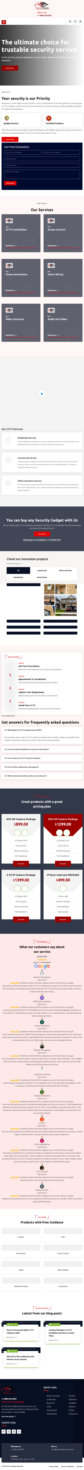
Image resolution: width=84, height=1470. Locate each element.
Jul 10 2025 (55, 1324)
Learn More (10, 139)
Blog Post (51, 1403)
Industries (73, 1399)
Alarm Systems (63, 1270)
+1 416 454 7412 (54, 540)
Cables (21, 1270)
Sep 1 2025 (13, 1324)
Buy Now (21, 864)
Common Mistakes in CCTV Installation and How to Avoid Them (61, 1333)
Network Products (21, 1286)
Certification (52, 1410)
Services (72, 1396)
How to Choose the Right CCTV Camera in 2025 (20, 1331)
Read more (11, 1337)
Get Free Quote (8, 1416)
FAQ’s (49, 1407)
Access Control (56, 225)
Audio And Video (57, 314)
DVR (63, 1237)
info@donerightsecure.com (62, 1449)
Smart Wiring (55, 270)
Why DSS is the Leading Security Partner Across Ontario (20, 1357)
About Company (53, 1396)
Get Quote (10, 183)
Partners (72, 1407)
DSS (8, 1466)
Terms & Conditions (67, 1466)
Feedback (72, 1403)
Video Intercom (15, 314)
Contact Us (73, 1414)
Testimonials (52, 1414)
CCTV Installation (16, 225)
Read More (10, 68)
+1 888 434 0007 (44, 15)
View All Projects (13, 564)
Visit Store (42, 534)
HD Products (21, 1253)
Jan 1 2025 (13, 1351)
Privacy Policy (53, 1466)
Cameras (21, 1237)
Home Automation (17, 270)
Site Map (79, 1466)
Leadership (51, 1399)
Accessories (63, 1286)
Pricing (71, 1410)
